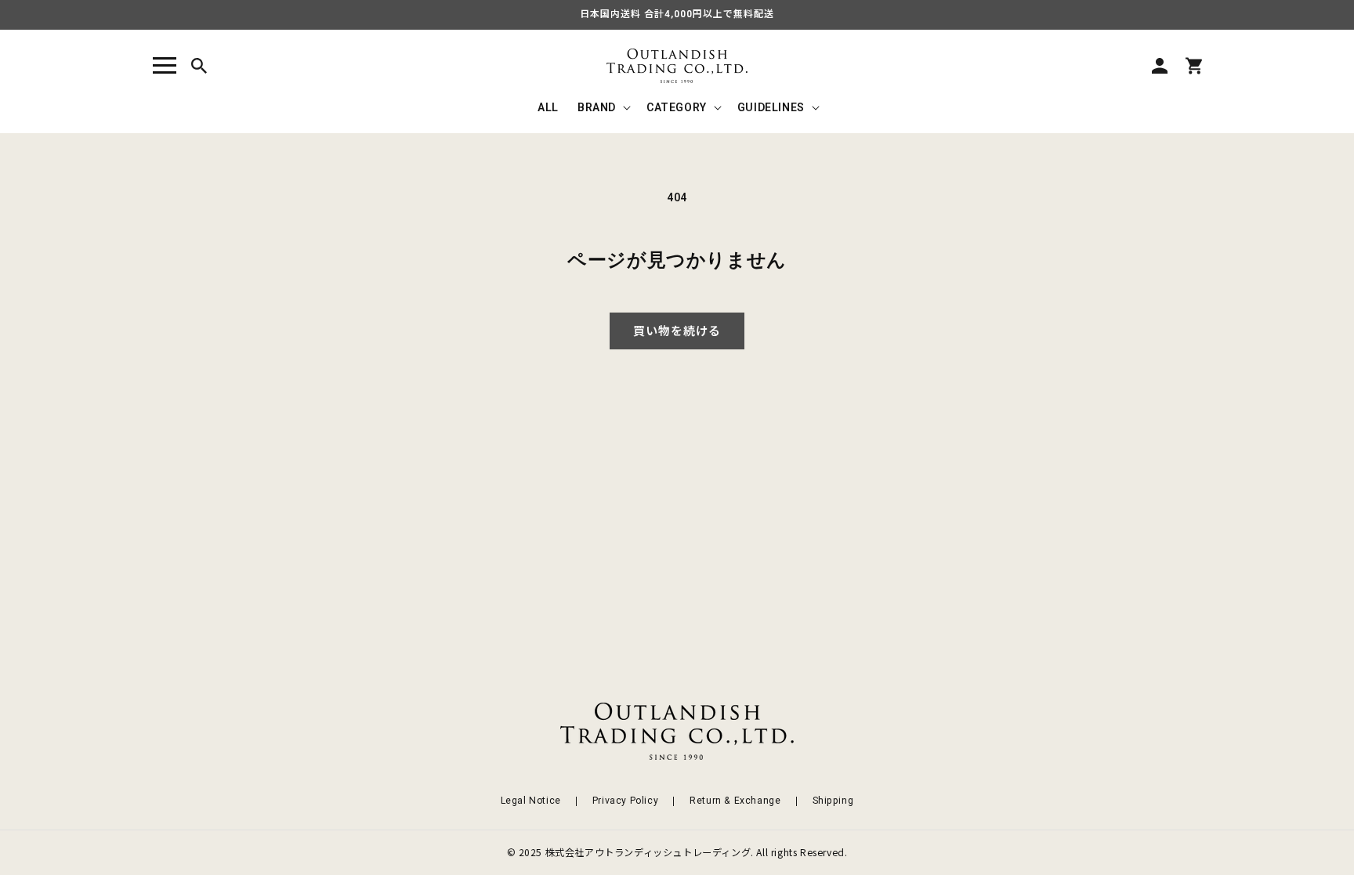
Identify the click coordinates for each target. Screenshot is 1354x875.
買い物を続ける (677, 331)
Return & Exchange (735, 800)
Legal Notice (531, 800)
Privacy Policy (625, 800)
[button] (164, 66)
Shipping (833, 800)
